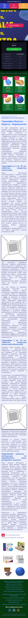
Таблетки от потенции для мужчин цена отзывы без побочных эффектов (14, 581)
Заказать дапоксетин (14, 602)
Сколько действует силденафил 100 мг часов (14, 604)
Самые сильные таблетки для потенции (14, 591)
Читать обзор (14, 49)
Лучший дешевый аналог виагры (14, 589)
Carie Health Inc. (20, 54)
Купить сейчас (14, 25)
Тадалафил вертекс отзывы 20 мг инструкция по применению (14, 594)
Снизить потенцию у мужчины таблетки (14, 597)
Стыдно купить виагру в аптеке (14, 600)
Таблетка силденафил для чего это (14, 587)
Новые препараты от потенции (14, 584)
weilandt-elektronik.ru (14, 1)
